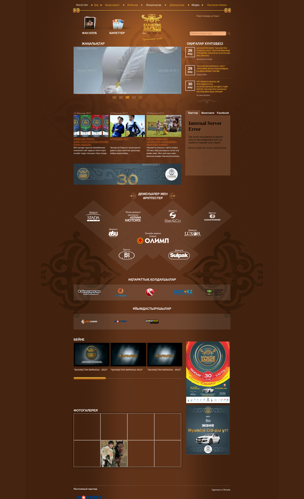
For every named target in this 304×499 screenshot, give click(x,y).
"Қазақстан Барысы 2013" (127, 369)
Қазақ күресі (112, 5)
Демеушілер (177, 5)
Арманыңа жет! (119, 139)
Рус (149, 33)
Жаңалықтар (153, 5)
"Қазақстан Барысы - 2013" (91, 369)
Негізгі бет (82, 5)
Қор (96, 5)
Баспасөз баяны (217, 5)
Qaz (160, 33)
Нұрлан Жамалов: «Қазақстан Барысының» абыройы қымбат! (161, 142)
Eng (154, 33)
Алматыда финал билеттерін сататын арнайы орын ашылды (91, 142)
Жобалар (132, 5)
